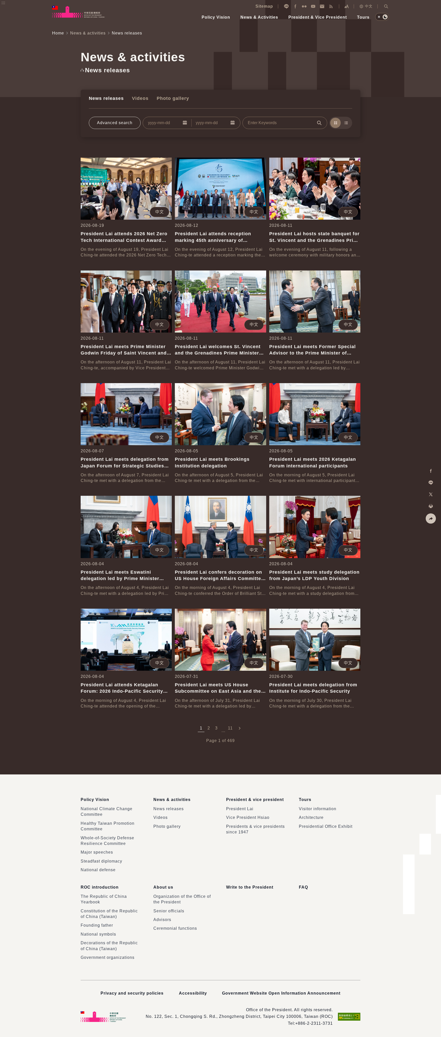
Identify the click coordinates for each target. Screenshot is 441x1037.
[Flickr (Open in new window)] (304, 6)
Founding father (97, 925)
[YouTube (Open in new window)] (313, 6)
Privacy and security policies (132, 993)
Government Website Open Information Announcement (281, 993)
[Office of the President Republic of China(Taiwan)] (78, 12)
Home (58, 33)
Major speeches (97, 852)
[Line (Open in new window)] (286, 6)
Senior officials (168, 911)
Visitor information (317, 809)
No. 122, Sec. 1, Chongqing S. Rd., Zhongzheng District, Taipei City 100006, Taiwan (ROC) (239, 1016)
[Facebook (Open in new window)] (295, 6)
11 (230, 728)
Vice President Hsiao (248, 817)
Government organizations (107, 957)
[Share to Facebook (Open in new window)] (431, 471)
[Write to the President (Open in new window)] (322, 6)
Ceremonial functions (175, 928)
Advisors (162, 919)
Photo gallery (173, 98)
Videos (140, 98)
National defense (98, 870)
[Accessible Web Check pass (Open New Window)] (349, 1017)
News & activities (88, 33)
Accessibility (193, 993)
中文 (369, 6)
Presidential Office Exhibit (325, 826)
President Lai (239, 809)
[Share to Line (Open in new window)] (431, 483)
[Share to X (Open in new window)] (431, 494)
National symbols (98, 934)
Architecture (311, 817)
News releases (106, 98)
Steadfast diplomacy (101, 861)
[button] (386, 6)
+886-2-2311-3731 (314, 1023)
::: (3, 3)
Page (211, 740)
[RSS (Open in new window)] (331, 6)
